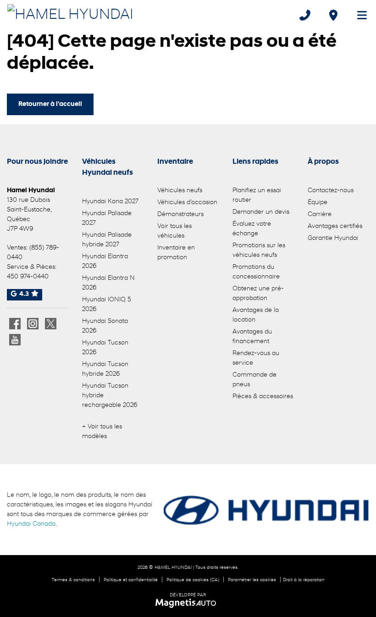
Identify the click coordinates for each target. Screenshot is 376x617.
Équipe (317, 202)
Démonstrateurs (180, 214)
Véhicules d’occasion (187, 202)
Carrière (320, 214)
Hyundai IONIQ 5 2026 (106, 304)
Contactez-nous (331, 190)
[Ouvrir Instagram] (33, 323)
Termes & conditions (73, 580)
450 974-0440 (28, 276)
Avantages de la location (255, 315)
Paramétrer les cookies (252, 580)
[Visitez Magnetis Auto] (188, 603)
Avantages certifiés (335, 226)
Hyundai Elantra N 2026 (108, 283)
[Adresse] (333, 15)
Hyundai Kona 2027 (110, 201)
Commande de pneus (254, 380)
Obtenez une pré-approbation (258, 293)
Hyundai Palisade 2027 (107, 218)
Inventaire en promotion (176, 253)
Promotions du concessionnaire (256, 272)
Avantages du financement (252, 336)
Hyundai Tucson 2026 (105, 347)
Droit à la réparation (304, 580)
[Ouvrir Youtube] (15, 339)
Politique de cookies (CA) (192, 580)
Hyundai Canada (31, 524)
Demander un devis (260, 212)
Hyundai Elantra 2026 (105, 261)
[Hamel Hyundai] (70, 15)
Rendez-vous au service (255, 358)
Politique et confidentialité (131, 580)
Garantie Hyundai (333, 238)
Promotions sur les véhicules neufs (258, 250)
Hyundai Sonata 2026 (105, 326)
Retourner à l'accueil (50, 104)
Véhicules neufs (179, 190)
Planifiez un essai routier (256, 195)
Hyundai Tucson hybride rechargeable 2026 (109, 396)
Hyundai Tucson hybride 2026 (105, 369)
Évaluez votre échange (251, 229)
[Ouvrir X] (50, 323)
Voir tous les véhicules (174, 231)
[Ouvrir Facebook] (15, 323)
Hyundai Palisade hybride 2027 (107, 240)
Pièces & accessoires (262, 396)
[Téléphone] (305, 15)
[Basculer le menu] (358, 15)
